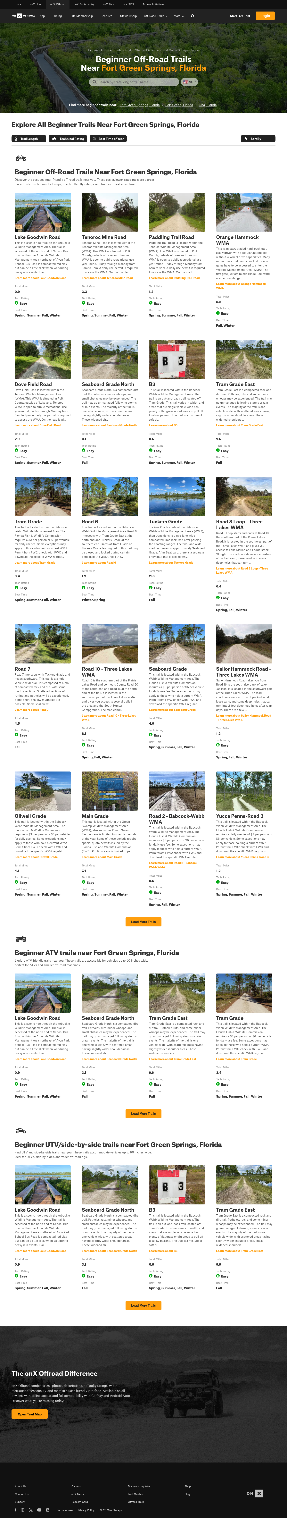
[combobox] (137, 82)
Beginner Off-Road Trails (104, 50)
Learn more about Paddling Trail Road (177, 261)
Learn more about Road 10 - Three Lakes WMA (110, 692)
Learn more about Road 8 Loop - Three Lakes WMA (244, 545)
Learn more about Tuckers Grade (177, 545)
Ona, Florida (208, 105)
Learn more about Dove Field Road (43, 403)
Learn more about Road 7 (43, 692)
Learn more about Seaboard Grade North (110, 403)
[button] (29, 138)
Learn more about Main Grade (110, 839)
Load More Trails (143, 921)
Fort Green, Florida (179, 105)
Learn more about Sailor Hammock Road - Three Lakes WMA (244, 692)
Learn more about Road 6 (110, 545)
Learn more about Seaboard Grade (177, 692)
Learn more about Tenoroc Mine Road (110, 261)
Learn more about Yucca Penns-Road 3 (244, 839)
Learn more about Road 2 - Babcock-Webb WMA (177, 839)
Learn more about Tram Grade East (244, 403)
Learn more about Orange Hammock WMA (244, 261)
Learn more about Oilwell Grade (43, 839)
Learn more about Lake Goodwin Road (43, 261)
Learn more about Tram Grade (43, 545)
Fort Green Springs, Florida (140, 105)
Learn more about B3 (177, 403)
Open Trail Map (30, 1414)
